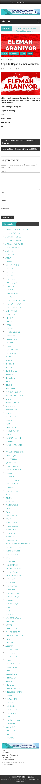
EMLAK (7, 381)
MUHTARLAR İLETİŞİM (13, 547)
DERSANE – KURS (11, 339)
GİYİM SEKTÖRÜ (11, 427)
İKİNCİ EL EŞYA (10, 456)
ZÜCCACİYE (9, 738)
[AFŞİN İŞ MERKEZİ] (3, 21)
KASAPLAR (9, 473)
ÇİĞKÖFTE (9, 329)
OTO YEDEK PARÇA (12, 597)
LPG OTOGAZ (10, 501)
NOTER (7, 558)
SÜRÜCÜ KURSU (11, 667)
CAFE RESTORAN (11, 311)
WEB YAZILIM (10, 724)
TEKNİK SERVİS (10, 678)
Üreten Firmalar (10, 713)
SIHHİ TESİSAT (10, 653)
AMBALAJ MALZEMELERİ (14, 244)
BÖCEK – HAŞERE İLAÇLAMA (15, 300)
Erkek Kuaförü (10, 389)
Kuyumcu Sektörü (11, 491)
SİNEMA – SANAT (11, 657)
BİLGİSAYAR (9, 290)
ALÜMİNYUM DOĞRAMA (13, 240)
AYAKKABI (8, 262)
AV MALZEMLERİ (11, 254)
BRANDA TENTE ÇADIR (13, 307)
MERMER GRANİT (11, 523)
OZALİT (8, 611)
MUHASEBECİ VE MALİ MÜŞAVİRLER (17, 544)
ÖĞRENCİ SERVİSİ (11, 565)
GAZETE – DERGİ (11, 417)
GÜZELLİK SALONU (12, 431)
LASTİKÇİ (8, 494)
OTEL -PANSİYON (11, 586)
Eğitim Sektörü (10, 360)
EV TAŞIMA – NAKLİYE (13, 392)
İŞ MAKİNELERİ (10, 463)
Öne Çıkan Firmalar (11, 572)
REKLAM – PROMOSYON (14, 635)
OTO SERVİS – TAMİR (12, 593)
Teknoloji (8, 681)
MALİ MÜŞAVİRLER (11, 505)
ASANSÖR (9, 251)
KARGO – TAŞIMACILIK (13, 470)
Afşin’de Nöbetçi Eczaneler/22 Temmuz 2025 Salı (20, 149)
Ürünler (7, 717)
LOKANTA (8, 498)
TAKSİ (7, 671)
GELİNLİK (8, 420)
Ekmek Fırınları (10, 364)
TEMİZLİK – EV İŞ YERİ (13, 688)
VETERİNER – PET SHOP (14, 720)
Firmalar (8, 399)
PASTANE (8, 625)
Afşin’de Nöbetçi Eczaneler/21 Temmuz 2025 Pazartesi (18, 142)
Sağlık (7, 639)
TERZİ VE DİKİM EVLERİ (13, 692)
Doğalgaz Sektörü (11, 350)
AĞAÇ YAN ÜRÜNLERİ (12, 233)
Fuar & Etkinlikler (11, 410)
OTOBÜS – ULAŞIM (11, 604)
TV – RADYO (9, 703)
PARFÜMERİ (9, 621)
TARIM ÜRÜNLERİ (11, 674)
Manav (7, 508)
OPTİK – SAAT (10, 579)
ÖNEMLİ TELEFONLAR (13, 576)
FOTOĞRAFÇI (10, 406)
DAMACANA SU (10, 336)
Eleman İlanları (13, 53)
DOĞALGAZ (9, 346)
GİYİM (7, 424)
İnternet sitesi (5, 209)
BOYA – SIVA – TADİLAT (13, 304)
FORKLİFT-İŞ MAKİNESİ (13, 403)
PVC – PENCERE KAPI (12, 632)
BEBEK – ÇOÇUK (11, 283)
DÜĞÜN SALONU (11, 353)
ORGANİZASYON (11, 583)
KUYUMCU (9, 487)
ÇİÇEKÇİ (8, 325)
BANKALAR (9, 276)
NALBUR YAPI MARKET (13, 551)
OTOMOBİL (9, 607)
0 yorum (20, 69)
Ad (2, 193)
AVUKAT (8, 258)
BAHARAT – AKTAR (12, 265)
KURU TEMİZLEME (11, 484)
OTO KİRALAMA (10, 590)
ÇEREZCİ (8, 321)
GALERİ (8, 413)
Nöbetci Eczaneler (11, 554)
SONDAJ (8, 660)
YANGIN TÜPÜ (10, 727)
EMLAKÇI (8, 385)
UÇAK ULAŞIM (10, 706)
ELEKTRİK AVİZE (11, 371)
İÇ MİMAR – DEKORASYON (14, 452)
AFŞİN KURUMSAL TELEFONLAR (16, 230)
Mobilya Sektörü (11, 540)
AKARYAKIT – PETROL (13, 237)
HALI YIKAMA (10, 441)
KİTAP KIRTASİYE (11, 477)
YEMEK (7, 734)
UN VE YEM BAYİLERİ (12, 710)
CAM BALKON (10, 314)
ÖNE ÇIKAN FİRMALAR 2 (13, 568)
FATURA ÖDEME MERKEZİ (14, 396)
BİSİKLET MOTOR (11, 293)
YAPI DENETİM (10, 731)
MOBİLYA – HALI (11, 530)
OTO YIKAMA (10, 600)
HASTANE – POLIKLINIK (13, 445)
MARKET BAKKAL (11, 516)
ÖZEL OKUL (9, 614)
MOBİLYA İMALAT (11, 533)
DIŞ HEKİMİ (9, 343)
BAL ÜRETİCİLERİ (11, 269)
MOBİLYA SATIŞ (10, 537)
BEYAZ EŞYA (9, 286)
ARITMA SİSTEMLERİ (12, 247)
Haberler (23, 53)
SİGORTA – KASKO (11, 650)
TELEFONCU (9, 685)
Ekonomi (4, 53)
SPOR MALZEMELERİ (12, 664)
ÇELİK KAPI (9, 318)
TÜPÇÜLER (9, 695)
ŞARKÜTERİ (9, 646)
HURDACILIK (9, 448)
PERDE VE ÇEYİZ (11, 628)
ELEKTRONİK (10, 374)
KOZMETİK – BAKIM (12, 480)
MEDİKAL (8, 519)
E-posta (4, 201)
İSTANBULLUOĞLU (11, 466)
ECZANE (8, 357)
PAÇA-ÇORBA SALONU (13, 618)
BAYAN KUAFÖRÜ (11, 279)
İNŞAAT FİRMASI (11, 459)
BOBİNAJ (8, 297)
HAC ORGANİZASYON (13, 438)
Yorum (4, 171)
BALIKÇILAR (9, 272)
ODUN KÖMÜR (10, 561)
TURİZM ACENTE (11, 699)
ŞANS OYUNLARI (11, 643)
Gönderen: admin (7, 69)
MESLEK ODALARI (11, 526)
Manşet (30, 53)
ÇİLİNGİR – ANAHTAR (12, 332)
